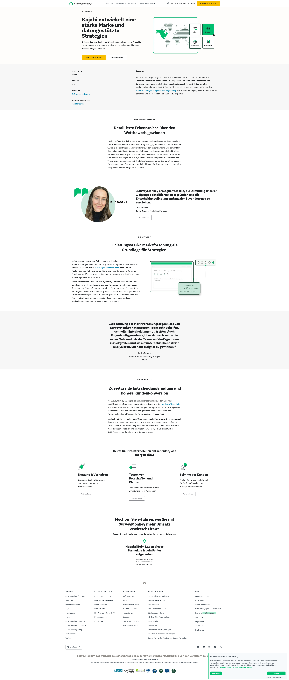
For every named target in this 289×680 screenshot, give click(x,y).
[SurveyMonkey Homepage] (80, 3)
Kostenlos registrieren (208, 3)
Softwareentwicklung (81, 94)
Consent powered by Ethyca (275, 677)
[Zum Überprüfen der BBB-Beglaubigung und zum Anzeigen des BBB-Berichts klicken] (117, 672)
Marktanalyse (78, 103)
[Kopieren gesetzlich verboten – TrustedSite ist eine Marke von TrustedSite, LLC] (140, 672)
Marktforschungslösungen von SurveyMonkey (156, 90)
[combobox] (73, 647)
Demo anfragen (117, 57)
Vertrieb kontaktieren (178, 3)
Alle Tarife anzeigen (93, 57)
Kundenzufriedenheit (170, 404)
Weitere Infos (144, 217)
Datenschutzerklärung (229, 667)
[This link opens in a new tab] (198, 647)
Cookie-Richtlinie (245, 667)
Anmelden (191, 3)
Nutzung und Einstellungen (107, 267)
